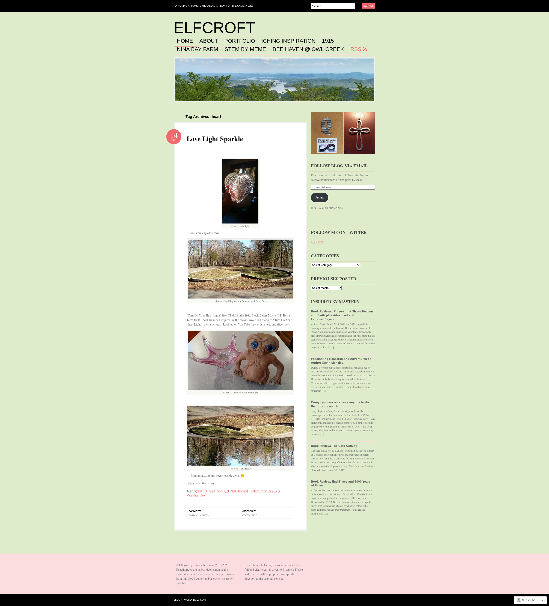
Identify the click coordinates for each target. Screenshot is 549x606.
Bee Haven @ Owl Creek (308, 49)
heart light (223, 491)
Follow (319, 197)
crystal (198, 491)
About (208, 41)
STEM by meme (245, 49)
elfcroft (214, 27)
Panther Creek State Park (265, 491)
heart (212, 491)
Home (185, 41)
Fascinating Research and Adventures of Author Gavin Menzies (341, 360)
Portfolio (239, 41)
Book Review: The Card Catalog (334, 445)
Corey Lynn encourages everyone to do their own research (340, 404)
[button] (240, 191)
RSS (356, 49)
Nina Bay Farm (197, 49)
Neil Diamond (239, 491)
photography (250, 515)
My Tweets (317, 242)
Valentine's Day (196, 495)
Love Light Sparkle (215, 139)
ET (205, 491)
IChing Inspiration (288, 41)
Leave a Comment (199, 515)
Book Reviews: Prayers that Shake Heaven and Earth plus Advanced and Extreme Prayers (342, 315)
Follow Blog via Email (339, 166)
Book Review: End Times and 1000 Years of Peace (340, 483)
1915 (328, 41)
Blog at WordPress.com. (190, 599)
